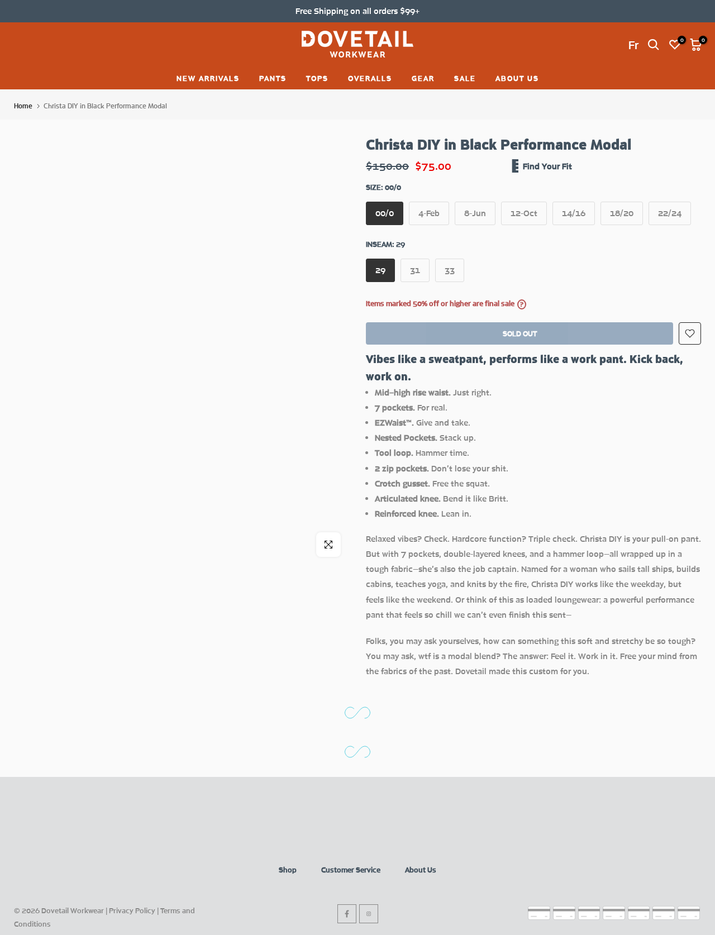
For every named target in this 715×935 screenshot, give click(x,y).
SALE (465, 78)
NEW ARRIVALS (208, 78)
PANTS (273, 78)
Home (23, 105)
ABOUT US (517, 78)
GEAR (423, 78)
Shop (288, 869)
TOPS (317, 78)
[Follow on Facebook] (346, 913)
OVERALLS (370, 78)
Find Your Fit (547, 166)
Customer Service (350, 869)
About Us (420, 869)
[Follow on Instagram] (368, 913)
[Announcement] (357, 10)
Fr (633, 45)
